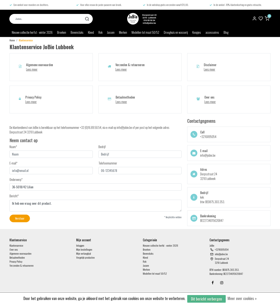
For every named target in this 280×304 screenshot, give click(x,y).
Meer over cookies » (242, 298)
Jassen (110, 32)
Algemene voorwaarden (20, 253)
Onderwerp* (16, 179)
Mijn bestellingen (84, 249)
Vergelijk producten (85, 257)
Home (12, 40)
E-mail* (13, 163)
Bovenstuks (77, 32)
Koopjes (196, 32)
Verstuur (19, 218)
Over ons (14, 249)
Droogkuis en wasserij (176, 32)
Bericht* (14, 196)
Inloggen (80, 245)
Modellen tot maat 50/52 (145, 32)
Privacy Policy (16, 261)
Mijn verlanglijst (83, 253)
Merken (123, 32)
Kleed (91, 32)
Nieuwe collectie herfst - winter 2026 (32, 32)
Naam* (13, 146)
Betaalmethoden (17, 257)
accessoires (212, 32)
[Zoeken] (87, 18)
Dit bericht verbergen (206, 299)
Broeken (61, 32)
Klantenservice (26, 40)
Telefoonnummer (107, 163)
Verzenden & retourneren (22, 265)
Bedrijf (102, 146)
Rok (100, 32)
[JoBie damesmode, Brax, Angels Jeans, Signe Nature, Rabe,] (141, 19)
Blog (226, 32)
